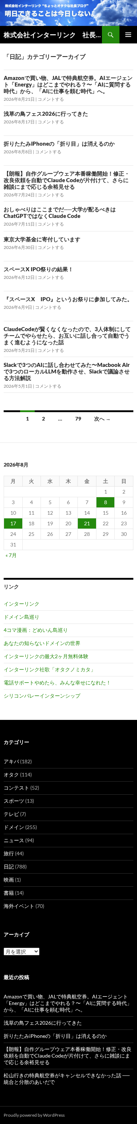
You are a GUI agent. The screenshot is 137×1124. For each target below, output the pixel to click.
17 (13, 523)
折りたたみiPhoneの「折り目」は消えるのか (59, 143)
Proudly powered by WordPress (34, 1115)
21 (87, 523)
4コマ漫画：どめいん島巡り (36, 630)
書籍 (9, 893)
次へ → (102, 418)
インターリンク (21, 604)
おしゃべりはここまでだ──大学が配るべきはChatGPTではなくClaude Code (60, 212)
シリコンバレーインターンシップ (42, 696)
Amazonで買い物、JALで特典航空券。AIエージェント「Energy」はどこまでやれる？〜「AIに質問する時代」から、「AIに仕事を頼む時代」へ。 (68, 84)
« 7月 (11, 555)
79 (78, 418)
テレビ (11, 814)
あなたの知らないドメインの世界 (42, 643)
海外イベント (19, 906)
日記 (9, 866)
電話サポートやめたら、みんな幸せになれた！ (57, 682)
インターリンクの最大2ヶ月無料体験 (46, 656)
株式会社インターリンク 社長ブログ (53, 35)
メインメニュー (128, 34)
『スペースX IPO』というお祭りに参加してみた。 (68, 299)
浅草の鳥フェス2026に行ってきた (46, 113)
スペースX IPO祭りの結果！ (38, 269)
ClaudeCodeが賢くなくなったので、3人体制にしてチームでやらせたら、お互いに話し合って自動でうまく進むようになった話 (67, 335)
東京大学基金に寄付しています (42, 239)
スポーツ (14, 801)
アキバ (11, 761)
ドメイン (14, 827)
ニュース (14, 840)
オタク (11, 774)
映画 (9, 879)
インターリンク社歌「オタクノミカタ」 (50, 669)
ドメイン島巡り (21, 617)
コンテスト (16, 788)
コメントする (51, 99)
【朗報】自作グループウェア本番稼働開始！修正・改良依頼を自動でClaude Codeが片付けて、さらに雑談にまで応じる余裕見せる (67, 180)
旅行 (9, 853)
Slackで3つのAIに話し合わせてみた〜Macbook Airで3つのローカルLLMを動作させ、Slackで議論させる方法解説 (67, 371)
